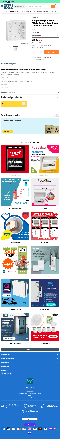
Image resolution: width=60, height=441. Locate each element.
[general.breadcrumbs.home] (2, 11)
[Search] (53, 6)
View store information (39, 59)
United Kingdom (29, 419)
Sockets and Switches (10, 11)
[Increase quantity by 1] (41, 52)
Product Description (8, 64)
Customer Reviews (8, 92)
